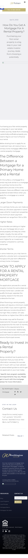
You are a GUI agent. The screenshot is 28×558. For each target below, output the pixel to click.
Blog (1, 498)
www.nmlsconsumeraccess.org (10, 481)
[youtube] (6, 531)
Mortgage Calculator (6, 510)
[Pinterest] (15, 395)
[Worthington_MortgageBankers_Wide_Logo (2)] (15, 3)
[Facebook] (15, 392)
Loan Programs (4, 501)
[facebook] (3, 531)
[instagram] (9, 531)
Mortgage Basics (5, 507)
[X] (17, 392)
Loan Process (4, 504)
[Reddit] (20, 392)
